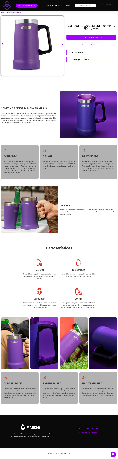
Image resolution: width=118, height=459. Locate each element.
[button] (91, 37)
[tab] (91, 52)
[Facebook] (79, 428)
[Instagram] (83, 428)
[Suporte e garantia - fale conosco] (113, 454)
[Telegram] (88, 428)
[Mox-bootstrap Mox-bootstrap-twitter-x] (93, 428)
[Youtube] (97, 428)
